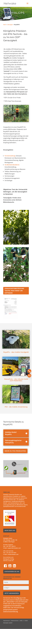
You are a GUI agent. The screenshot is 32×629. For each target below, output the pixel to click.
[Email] (29, 375)
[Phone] (29, 371)
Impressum (6, 620)
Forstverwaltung (10, 156)
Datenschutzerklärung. (10, 611)
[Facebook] (5, 566)
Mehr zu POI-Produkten (15, 451)
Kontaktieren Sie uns (12, 571)
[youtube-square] (10, 566)
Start (4, 24)
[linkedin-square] (14, 566)
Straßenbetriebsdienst (12, 165)
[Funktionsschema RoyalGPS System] (16, 477)
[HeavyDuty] (16, 375)
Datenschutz (14, 620)
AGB (21, 620)
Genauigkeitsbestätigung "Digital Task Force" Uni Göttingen (14, 291)
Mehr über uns (10, 530)
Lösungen (10, 24)
